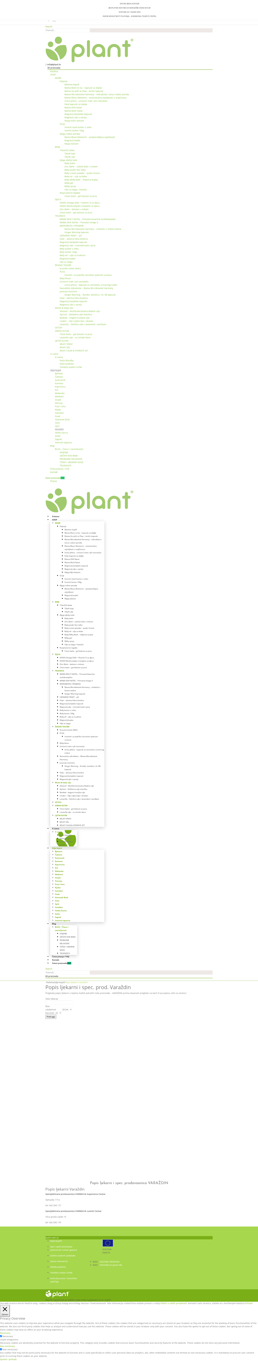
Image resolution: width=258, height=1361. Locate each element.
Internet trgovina (63, 442)
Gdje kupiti (55, 370)
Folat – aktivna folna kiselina (74, 238)
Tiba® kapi (69, 153)
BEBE (57, 147)
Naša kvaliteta (67, 363)
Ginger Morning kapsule (76, 232)
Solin (57, 422)
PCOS (62, 271)
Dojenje (63, 81)
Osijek (58, 399)
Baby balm (69, 163)
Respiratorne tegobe (70, 192)
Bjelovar (59, 373)
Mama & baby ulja (64, 307)
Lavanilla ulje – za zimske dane (75, 337)
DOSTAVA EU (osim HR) (111, 1265)
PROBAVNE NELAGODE (71, 459)
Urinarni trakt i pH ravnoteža (74, 281)
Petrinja (59, 403)
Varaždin (59, 429)
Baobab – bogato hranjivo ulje (75, 317)
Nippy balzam (71, 143)
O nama (54, 353)
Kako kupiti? (56, 1241)
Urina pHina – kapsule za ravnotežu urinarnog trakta (90, 284)
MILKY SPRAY (66, 344)
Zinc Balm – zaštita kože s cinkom (81, 166)
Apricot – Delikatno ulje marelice (76, 314)
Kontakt (54, 472)
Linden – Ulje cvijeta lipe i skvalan (76, 321)
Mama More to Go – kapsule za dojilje (83, 87)
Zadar (58, 435)
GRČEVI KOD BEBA (69, 455)
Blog (52, 445)
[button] (48, 26)
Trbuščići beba (67, 150)
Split (57, 426)
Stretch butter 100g (74, 130)
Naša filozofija (67, 360)
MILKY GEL (65, 347)
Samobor (59, 412)
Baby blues (65, 278)
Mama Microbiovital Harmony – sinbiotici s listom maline (92, 229)
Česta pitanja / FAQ (59, 468)
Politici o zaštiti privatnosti (174, 1303)
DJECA (58, 199)
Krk (56, 389)
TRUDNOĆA (65, 465)
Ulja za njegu (66, 261)
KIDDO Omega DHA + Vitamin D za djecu (80, 202)
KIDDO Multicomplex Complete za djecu (80, 206)
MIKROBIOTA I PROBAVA (72, 225)
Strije (62, 124)
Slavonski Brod (62, 419)
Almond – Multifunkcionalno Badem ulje (80, 311)
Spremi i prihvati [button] (8, 1359)
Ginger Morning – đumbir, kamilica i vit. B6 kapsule (90, 294)
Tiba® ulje (69, 156)
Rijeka (58, 409)
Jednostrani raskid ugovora (63, 1249)
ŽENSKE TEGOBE (63, 265)
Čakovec (59, 376)
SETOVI (58, 327)
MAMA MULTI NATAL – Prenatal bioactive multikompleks (88, 219)
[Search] (91, 30)
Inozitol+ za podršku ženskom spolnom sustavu (88, 275)
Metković (59, 396)
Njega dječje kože (68, 160)
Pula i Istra (60, 406)
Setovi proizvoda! (54, 478)
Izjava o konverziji (59, 1261)
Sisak (57, 416)
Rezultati (49, 1013)
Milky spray (70, 186)
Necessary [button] (5, 1333)
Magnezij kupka (72, 140)
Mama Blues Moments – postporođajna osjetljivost (89, 137)
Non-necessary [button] (7, 1346)
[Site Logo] (89, 49)
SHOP (53, 74)
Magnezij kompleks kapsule (78, 114)
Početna (54, 71)
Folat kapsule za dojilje (75, 104)
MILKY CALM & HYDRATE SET (74, 350)
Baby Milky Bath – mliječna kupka (81, 179)
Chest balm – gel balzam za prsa (80, 196)
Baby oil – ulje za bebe (75, 176)
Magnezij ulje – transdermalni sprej (77, 245)
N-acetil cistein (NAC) (70, 268)
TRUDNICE (60, 215)
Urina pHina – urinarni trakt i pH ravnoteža (85, 101)
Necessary (8, 1336)
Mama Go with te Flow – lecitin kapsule (83, 91)
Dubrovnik (60, 380)
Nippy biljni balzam (74, 120)
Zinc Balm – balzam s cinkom (74, 209)
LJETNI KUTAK (62, 340)
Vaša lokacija (51, 998)
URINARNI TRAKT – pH (71, 235)
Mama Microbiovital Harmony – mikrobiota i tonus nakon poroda (96, 94)
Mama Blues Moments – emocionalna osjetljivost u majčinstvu (95, 97)
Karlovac (59, 383)
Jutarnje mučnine (68, 291)
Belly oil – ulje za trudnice (72, 255)
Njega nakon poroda (70, 133)
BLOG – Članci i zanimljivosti (69, 449)
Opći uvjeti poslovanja (61, 1246)
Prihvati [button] (249, 1303)
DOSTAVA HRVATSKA (110, 1261)
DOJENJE (64, 452)
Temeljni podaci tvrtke (71, 367)
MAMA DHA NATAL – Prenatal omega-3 (79, 222)
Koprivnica (60, 386)
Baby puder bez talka (75, 169)
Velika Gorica (61, 432)
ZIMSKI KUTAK (62, 330)
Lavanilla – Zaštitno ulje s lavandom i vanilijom (83, 324)
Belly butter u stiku (69, 248)
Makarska (59, 393)
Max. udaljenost (50, 1008)
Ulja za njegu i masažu (75, 189)
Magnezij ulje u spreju (75, 117)
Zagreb (58, 439)
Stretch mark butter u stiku (78, 127)
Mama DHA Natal (73, 107)
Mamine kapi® (71, 84)
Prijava (54, 21)
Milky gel (68, 183)
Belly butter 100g (68, 252)
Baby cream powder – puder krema (82, 173)
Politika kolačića (58, 1267)
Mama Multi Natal (73, 110)
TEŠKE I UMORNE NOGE (71, 462)
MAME (58, 77)
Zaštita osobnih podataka (62, 1255)
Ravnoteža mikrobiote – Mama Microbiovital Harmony (86, 288)
